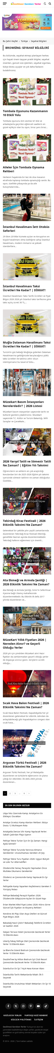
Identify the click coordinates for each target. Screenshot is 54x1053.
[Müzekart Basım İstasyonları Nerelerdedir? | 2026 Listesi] (27, 382)
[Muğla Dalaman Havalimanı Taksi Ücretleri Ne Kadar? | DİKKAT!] (27, 323)
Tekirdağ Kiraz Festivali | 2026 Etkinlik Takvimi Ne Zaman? (24, 523)
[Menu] (5, 3)
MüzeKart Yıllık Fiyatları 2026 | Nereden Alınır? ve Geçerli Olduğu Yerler (24, 644)
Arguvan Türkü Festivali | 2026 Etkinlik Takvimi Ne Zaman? (24, 764)
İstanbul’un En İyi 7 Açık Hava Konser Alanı (23, 968)
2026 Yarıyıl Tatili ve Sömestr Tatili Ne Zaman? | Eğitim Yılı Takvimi (27, 463)
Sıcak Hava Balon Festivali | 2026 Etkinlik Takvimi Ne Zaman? (26, 705)
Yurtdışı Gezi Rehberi (36, 1015)
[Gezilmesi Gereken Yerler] (26, 4)
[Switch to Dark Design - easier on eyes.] (45, 3)
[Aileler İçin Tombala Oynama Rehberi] (27, 148)
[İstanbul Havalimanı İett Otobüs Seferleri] (27, 207)
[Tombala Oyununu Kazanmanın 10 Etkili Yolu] (27, 91)
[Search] (49, 3)
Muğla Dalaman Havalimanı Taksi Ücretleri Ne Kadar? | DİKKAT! (27, 344)
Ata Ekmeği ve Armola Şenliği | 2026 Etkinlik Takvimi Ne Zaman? (26, 582)
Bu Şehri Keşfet (10, 41)
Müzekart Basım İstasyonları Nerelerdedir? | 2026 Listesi (23, 404)
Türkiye (24, 41)
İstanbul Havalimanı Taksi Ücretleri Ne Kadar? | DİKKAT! (24, 288)
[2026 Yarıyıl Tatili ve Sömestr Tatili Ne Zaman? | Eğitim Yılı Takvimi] (27, 442)
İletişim (38, 1019)
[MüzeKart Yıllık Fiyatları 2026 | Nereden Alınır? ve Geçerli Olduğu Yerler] (27, 620)
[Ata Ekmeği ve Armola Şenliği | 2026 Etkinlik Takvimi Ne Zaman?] (27, 560)
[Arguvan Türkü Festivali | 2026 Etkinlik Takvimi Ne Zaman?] (27, 743)
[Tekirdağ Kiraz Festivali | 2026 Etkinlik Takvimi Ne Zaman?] (27, 501)
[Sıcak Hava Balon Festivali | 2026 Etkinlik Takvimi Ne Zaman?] (27, 683)
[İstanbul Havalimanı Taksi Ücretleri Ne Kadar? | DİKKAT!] (27, 266)
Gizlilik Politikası (21, 1019)
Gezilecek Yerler (12, 1015)
